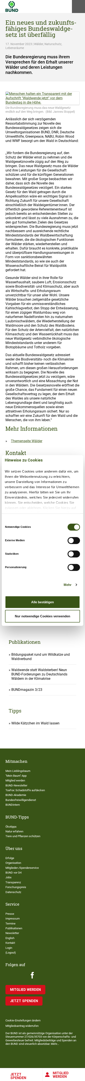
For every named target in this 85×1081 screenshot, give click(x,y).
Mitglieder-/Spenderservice (22, 867)
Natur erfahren (14, 831)
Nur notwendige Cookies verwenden (42, 616)
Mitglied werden (61, 1075)
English (9, 938)
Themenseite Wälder (26, 441)
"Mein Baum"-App (16, 775)
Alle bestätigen (42, 602)
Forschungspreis (15, 887)
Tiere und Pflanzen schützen (22, 836)
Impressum (12, 918)
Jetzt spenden (18, 1076)
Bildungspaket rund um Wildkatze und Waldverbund (40, 656)
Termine (10, 923)
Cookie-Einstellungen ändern (23, 1020)
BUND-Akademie (15, 795)
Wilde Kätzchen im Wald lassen (35, 723)
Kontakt (10, 942)
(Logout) (10, 952)
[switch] (74, 540)
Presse (9, 913)
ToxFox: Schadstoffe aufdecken (25, 790)
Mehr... (55, 1043)
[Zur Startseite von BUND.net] (11, 6)
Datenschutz (13, 892)
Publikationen (13, 928)
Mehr (67, 585)
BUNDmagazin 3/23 (26, 690)
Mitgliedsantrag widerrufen (22, 1025)
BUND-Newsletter (16, 785)
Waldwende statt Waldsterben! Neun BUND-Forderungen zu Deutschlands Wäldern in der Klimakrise (39, 674)
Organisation (13, 862)
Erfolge (9, 858)
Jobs (8, 877)
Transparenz (13, 882)
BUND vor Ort (13, 872)
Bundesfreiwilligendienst (20, 800)
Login (8, 947)
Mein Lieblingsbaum (17, 771)
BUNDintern (12, 804)
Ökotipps (11, 826)
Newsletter (12, 933)
